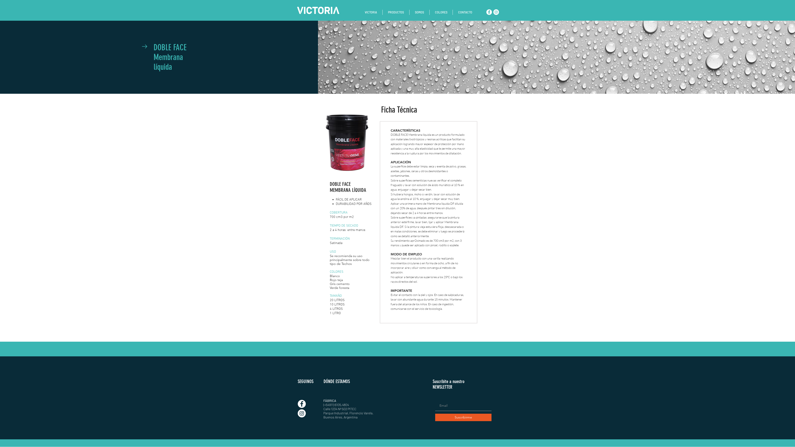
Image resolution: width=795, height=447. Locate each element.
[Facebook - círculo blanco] (489, 12)
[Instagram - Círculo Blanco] (496, 12)
